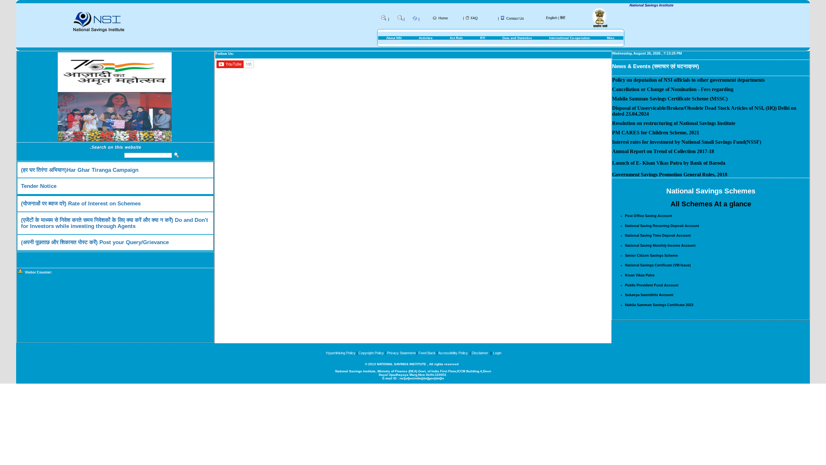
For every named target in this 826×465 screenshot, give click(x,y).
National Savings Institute (643, 5)
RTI (482, 38)
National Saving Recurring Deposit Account (662, 226)
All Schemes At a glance (710, 204)
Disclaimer (480, 353)
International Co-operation (569, 38)
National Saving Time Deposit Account (658, 235)
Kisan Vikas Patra (639, 275)
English (551, 18)
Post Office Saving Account (648, 216)
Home (443, 18)
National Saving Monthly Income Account (660, 245)
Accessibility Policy (453, 353)
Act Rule (456, 38)
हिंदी (562, 18)
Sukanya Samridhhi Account (649, 295)
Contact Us (515, 18)
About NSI (394, 38)
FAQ (474, 18)
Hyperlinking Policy (341, 353)
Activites (426, 38)
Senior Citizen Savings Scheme (651, 255)
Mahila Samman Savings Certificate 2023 (659, 305)
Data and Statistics (517, 38)
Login (497, 353)
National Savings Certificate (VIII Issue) (658, 265)
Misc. (611, 38)
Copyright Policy (371, 353)
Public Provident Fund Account (652, 285)
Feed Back (427, 353)
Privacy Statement (401, 353)
